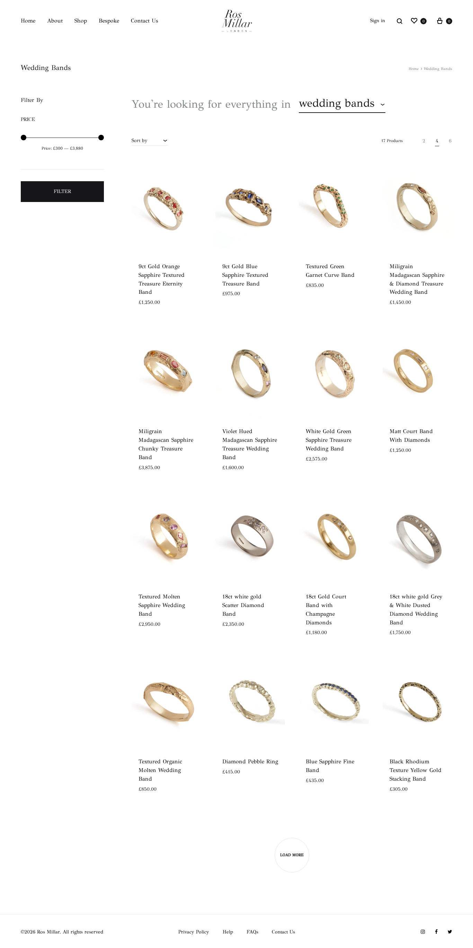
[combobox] (342, 104)
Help (228, 932)
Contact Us (144, 20)
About (55, 20)
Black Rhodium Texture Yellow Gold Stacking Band (415, 770)
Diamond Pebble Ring (250, 761)
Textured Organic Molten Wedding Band (160, 770)
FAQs (252, 932)
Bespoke (109, 20)
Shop (80, 20)
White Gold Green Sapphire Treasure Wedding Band (328, 440)
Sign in (377, 21)
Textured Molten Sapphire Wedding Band (162, 605)
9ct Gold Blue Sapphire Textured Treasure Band (245, 275)
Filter (62, 191)
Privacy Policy (193, 932)
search (412, 104)
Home (28, 20)
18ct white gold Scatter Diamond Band (243, 605)
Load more (292, 855)
